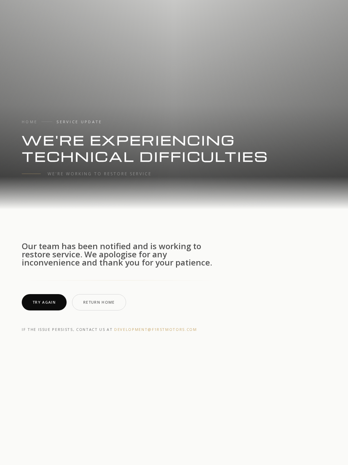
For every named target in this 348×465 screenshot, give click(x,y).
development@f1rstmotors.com (155, 329)
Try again (44, 302)
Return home (99, 302)
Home (29, 121)
